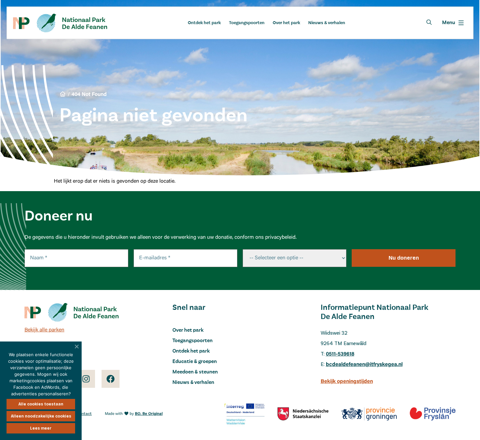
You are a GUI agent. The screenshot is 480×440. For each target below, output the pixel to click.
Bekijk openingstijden (347, 381)
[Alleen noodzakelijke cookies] (77, 346)
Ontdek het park (204, 23)
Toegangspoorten (246, 23)
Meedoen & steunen (195, 372)
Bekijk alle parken (44, 330)
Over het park (286, 23)
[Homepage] (60, 23)
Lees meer (41, 428)
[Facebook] (111, 379)
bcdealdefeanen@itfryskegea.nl (364, 364)
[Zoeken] (429, 22)
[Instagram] (86, 379)
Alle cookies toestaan (40, 404)
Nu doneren (404, 258)
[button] (453, 23)
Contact (84, 414)
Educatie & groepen (194, 361)
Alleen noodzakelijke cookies (41, 416)
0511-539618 (340, 354)
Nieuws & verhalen (326, 23)
